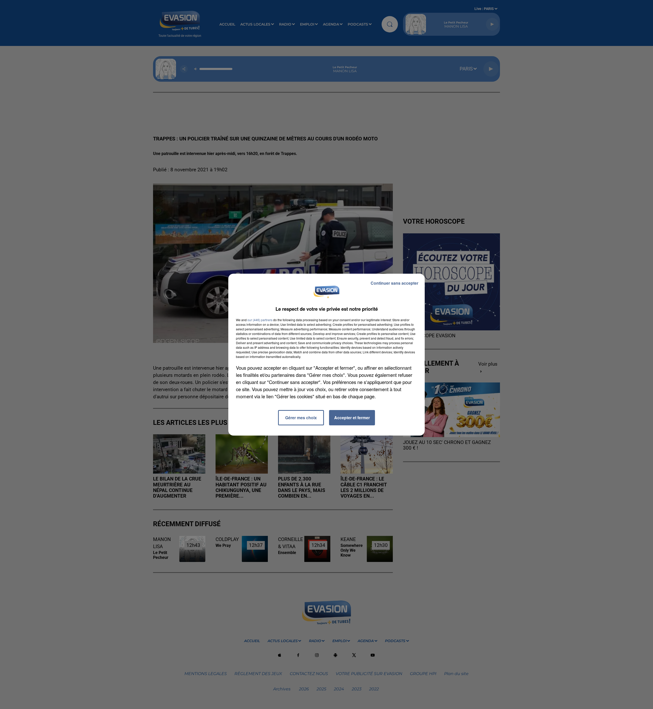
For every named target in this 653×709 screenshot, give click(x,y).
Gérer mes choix (301, 417)
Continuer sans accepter (394, 283)
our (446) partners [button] (259, 320)
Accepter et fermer (352, 417)
